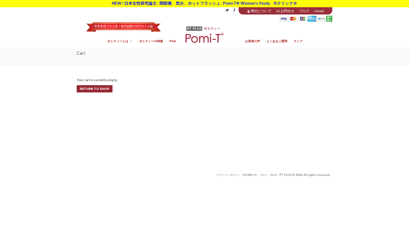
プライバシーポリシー (228, 174)
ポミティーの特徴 (151, 41)
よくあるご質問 (276, 41)
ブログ (304, 11)
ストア (298, 41)
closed (319, 11)
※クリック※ (285, 3)
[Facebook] (234, 10)
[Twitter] (227, 10)
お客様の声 (252, 41)
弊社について (261, 11)
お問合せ (287, 11)
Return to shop (94, 89)
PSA (172, 41)
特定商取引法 (250, 174)
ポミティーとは (117, 41)
